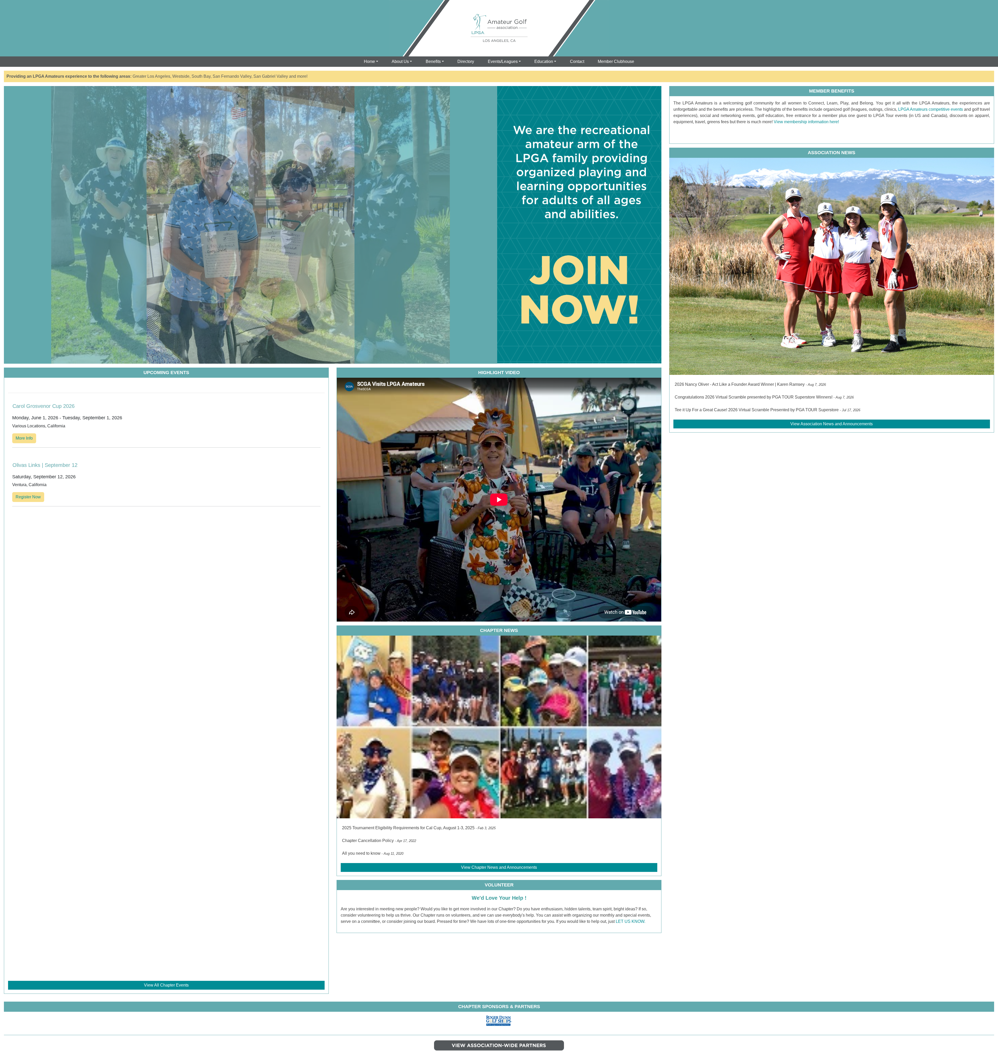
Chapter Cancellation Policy (368, 840)
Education (543, 61)
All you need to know (361, 853)
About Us (400, 61)
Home (369, 61)
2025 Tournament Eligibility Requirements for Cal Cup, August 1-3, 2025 (408, 828)
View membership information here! (806, 122)
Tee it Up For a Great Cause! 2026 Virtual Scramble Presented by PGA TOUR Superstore (757, 410)
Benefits (433, 61)
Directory (465, 61)
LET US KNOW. (630, 921)
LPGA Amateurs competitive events (930, 109)
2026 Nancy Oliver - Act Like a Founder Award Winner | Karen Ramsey (740, 384)
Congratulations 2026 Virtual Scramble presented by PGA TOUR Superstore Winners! (753, 397)
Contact (577, 61)
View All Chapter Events (166, 985)
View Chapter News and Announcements (499, 867)
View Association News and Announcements (831, 424)
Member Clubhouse (616, 61)
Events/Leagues (503, 61)
